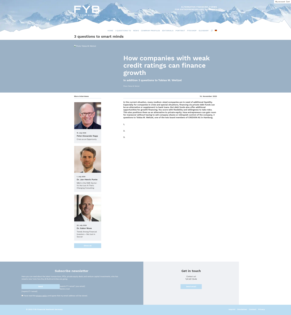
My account (280, 2)
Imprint (232, 309)
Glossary (204, 30)
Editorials (167, 30)
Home (110, 30)
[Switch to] (216, 30)
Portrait (180, 30)
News (136, 30)
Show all (88, 246)
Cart (288, 2)
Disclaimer (242, 309)
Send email (191, 286)
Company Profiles (150, 30)
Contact (252, 309)
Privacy (261, 309)
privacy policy (42, 296)
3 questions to (123, 30)
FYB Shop (192, 30)
